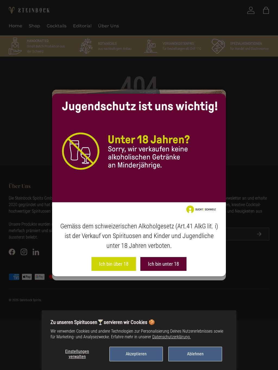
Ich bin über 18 (113, 264)
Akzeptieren (136, 353)
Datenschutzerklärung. (171, 336)
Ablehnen (195, 353)
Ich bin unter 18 (163, 264)
